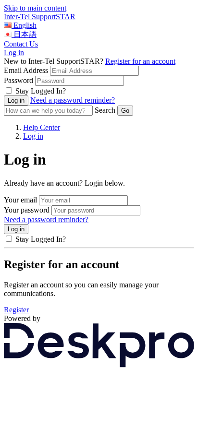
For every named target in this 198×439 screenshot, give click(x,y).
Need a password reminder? (72, 100)
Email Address (26, 70)
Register (16, 310)
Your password (27, 210)
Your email (20, 200)
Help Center (41, 127)
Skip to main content (35, 8)
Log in (14, 52)
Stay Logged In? (40, 91)
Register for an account (140, 61)
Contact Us (21, 44)
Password (18, 80)
